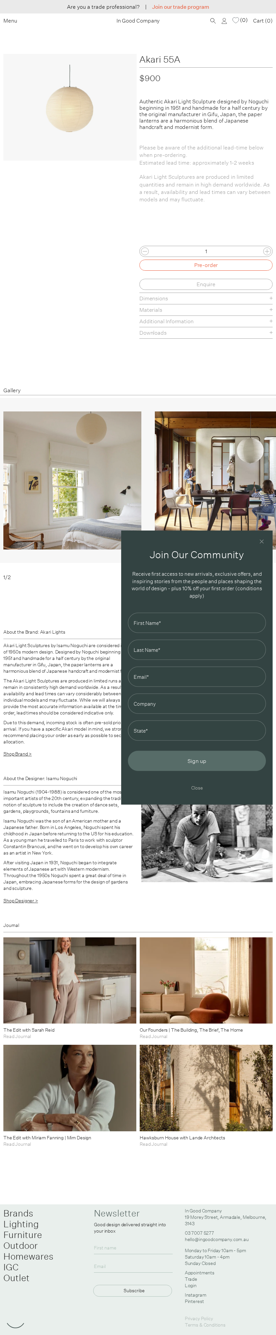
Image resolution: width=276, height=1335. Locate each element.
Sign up (196, 761)
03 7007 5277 (199, 1233)
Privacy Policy (199, 1318)
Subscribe (134, 1290)
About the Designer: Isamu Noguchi (40, 778)
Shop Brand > (17, 754)
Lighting (21, 1224)
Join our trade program (180, 6)
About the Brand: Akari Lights (34, 632)
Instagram (195, 1295)
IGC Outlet (16, 1272)
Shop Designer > (20, 901)
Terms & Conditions (205, 1325)
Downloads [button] (153, 332)
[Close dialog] (261, 541)
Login (191, 1285)
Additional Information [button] (166, 321)
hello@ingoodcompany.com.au (217, 1239)
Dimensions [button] (153, 298)
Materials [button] (150, 309)
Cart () (263, 21)
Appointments (199, 1273)
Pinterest (194, 1301)
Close (197, 788)
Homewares (28, 1256)
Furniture (22, 1234)
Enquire (206, 284)
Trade (191, 1279)
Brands (18, 1213)
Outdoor (20, 1245)
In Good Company (138, 21)
